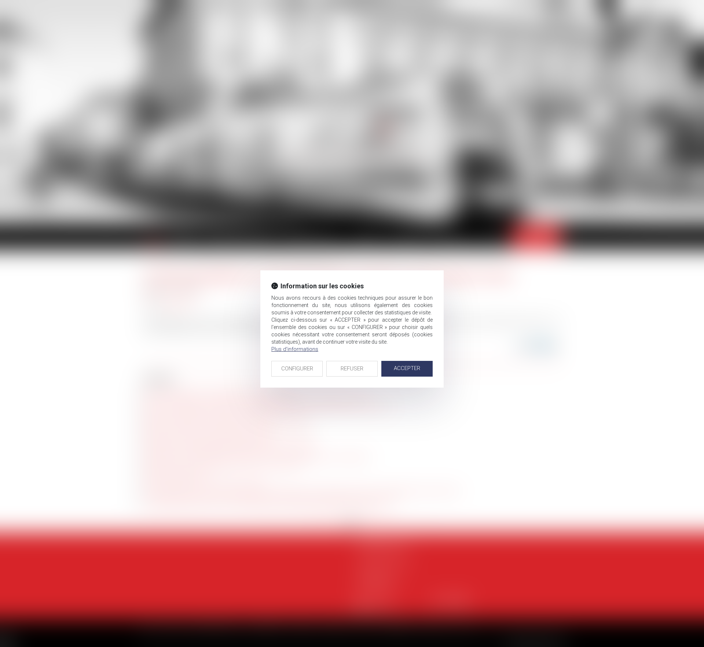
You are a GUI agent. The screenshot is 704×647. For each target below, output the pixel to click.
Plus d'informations (294, 349)
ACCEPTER (407, 368)
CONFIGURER (297, 368)
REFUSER (352, 368)
